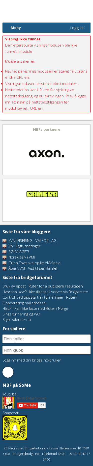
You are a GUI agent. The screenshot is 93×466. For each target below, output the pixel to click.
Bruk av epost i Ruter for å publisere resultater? (42, 286)
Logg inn (77, 27)
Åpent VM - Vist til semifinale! (32, 268)
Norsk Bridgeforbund (34, 11)
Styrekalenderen (16, 319)
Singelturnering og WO (21, 313)
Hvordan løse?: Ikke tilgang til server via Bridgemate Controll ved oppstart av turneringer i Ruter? (45, 294)
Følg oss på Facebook (7, 372)
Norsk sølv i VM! (21, 257)
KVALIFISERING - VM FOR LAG (31, 240)
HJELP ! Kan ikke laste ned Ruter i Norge (35, 308)
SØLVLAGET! (18, 251)
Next (86, 149)
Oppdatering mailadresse (24, 302)
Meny (16, 27)
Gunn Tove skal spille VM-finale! (34, 262)
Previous (7, 149)
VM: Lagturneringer (23, 245)
